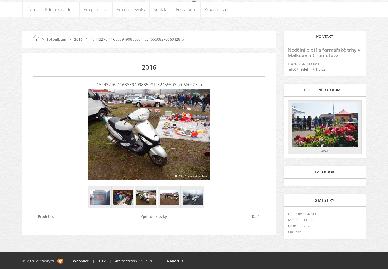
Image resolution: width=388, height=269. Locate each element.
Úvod (32, 9)
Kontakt (161, 9)
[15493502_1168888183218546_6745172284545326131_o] (169, 197)
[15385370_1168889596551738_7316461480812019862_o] (99, 197)
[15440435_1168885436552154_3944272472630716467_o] (123, 197)
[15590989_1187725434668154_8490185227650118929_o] (192, 197)
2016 (78, 39)
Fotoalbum (186, 9)
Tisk (102, 260)
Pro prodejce (96, 9)
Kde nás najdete (60, 9)
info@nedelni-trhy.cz (306, 69)
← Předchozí (44, 216)
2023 (324, 150)
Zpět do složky (154, 216)
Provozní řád (216, 9)
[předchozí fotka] (42, 134)
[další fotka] (257, 134)
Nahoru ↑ (175, 260)
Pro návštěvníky (131, 9)
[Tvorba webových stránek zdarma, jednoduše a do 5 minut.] (60, 261)
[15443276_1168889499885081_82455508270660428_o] (146, 197)
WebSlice (81, 260)
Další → (258, 216)
